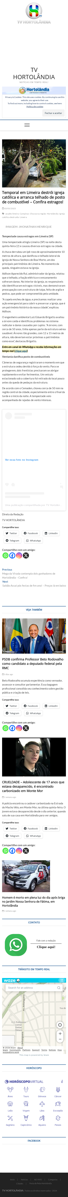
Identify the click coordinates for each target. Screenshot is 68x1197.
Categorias (53, 1179)
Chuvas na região (38, 213)
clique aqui (21, 350)
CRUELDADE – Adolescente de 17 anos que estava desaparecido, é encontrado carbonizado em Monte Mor (33, 786)
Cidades (19, 1183)
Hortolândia (52, 213)
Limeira (23, 217)
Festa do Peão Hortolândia (40, 1183)
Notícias (24, 1179)
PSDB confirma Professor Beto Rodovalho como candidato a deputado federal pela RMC (32, 663)
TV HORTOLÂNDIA (34, 73)
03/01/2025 (10, 208)
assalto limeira (12, 213)
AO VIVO (38, 1179)
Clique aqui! (46, 947)
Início (12, 1179)
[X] (26, 555)
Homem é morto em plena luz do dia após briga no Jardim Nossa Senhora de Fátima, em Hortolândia (33, 901)
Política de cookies (35, 106)
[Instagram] (19, 555)
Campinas (24, 213)
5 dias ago (8, 674)
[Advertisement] (34, 44)
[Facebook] (12, 555)
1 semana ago (10, 797)
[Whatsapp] (5, 555)
